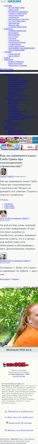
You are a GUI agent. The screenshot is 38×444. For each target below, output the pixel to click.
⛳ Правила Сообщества (19, 411)
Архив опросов (14, 56)
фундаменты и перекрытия (18, 11)
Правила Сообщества (16, 61)
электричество (13, 17)
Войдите (16, 279)
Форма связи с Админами (17, 65)
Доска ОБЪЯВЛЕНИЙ (16, 50)
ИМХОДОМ (8, 60)
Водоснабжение (14, 35)
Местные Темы (13, 25)
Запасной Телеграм (20, 422)
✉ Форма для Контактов (19, 430)
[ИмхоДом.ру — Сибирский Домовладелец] (10, 2)
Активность (8, 204)
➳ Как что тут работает (19, 417)
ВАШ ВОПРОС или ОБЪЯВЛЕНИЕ (21, 48)
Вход (2, 69)
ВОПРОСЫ (8, 29)
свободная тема (14, 23)
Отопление (12, 38)
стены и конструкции (16, 15)
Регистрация (8, 69)
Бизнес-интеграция (15, 63)
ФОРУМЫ (8, 6)
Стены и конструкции (16, 46)
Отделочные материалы (17, 42)
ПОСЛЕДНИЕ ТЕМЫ (16, 8)
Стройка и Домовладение (17, 13)
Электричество (13, 40)
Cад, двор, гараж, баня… (17, 21)
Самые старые (9, 208)
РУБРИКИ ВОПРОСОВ (17, 31)
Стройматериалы (14, 44)
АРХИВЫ (8, 52)
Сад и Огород (13, 36)
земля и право (13, 9)
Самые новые (9, 206)
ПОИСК (7, 58)
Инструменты (13, 33)
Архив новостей (14, 54)
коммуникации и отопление (18, 19)
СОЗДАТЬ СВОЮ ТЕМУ (17, 27)
